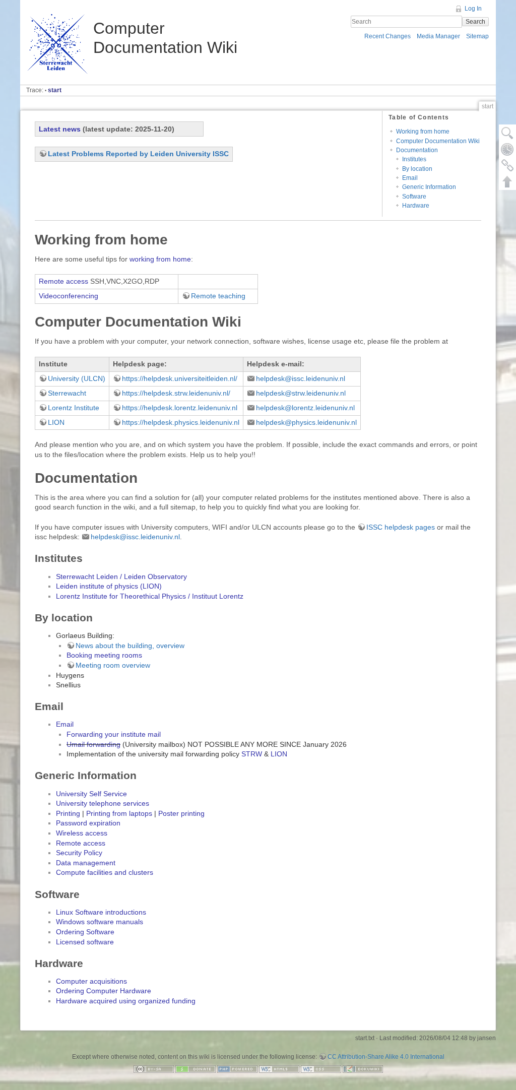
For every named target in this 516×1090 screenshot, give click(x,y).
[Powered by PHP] (237, 1068)
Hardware (415, 205)
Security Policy (79, 853)
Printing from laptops (119, 813)
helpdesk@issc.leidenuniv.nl (300, 378)
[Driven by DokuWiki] (363, 1068)
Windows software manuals (99, 922)
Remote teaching (218, 296)
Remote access (63, 281)
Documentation (417, 150)
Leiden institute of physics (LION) (109, 586)
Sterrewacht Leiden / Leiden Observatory (121, 576)
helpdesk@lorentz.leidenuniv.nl (305, 408)
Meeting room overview (113, 665)
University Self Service (91, 794)
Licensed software (85, 942)
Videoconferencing (68, 296)
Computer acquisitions (91, 981)
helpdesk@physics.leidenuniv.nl (306, 422)
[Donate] (195, 1068)
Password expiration (88, 823)
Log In (473, 8)
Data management (85, 863)
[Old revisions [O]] (507, 149)
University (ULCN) (76, 378)
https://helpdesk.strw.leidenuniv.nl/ (176, 393)
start (54, 90)
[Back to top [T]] (507, 181)
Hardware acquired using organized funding (126, 1001)
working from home (160, 259)
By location (417, 168)
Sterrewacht (67, 393)
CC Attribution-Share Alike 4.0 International (386, 1056)
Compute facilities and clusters (104, 872)
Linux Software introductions (101, 912)
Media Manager (438, 36)
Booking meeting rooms (104, 655)
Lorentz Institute (73, 408)
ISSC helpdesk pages (400, 527)
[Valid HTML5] (279, 1068)
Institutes (414, 159)
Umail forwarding (93, 744)
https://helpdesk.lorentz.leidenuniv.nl (179, 408)
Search (475, 21)
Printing (68, 813)
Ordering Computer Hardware (103, 991)
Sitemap (477, 36)
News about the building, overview (130, 646)
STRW (251, 754)
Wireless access (81, 833)
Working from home (422, 131)
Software (414, 196)
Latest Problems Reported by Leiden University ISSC (138, 154)
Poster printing (181, 813)
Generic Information (429, 186)
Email (410, 177)
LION (56, 422)
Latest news (60, 129)
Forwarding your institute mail (114, 734)
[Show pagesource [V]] (507, 133)
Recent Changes (387, 36)
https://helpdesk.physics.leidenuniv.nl (180, 422)
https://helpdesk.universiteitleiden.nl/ (179, 378)
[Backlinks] (507, 165)
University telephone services (102, 803)
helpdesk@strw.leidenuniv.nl (301, 393)
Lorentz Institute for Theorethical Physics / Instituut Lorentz (149, 596)
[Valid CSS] (321, 1068)
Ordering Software (85, 932)
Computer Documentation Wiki (438, 141)
